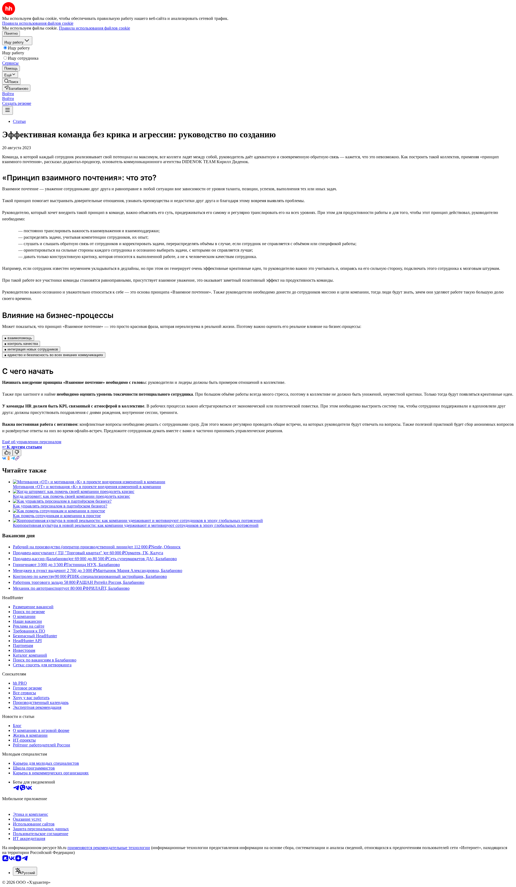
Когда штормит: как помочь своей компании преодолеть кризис (71, 496)
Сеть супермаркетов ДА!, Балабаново (142, 558)
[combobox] (25, 871)
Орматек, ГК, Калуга (144, 552)
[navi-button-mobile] (7, 110)
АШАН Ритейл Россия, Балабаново (111, 582)
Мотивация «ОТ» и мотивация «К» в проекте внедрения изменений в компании (87, 486)
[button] (8, 93)
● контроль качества (21, 344)
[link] (11, 81)
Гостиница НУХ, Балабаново (93, 564)
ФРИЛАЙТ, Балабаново (107, 588)
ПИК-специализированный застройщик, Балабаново (118, 576)
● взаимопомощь (18, 338)
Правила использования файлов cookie (94, 28)
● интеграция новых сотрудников (31, 349)
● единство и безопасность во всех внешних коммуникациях (53, 355)
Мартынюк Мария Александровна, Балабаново (139, 570)
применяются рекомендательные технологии (108, 847)
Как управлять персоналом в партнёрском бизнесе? (60, 506)
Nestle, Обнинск (166, 547)
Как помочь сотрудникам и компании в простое (57, 515)
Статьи (19, 121)
